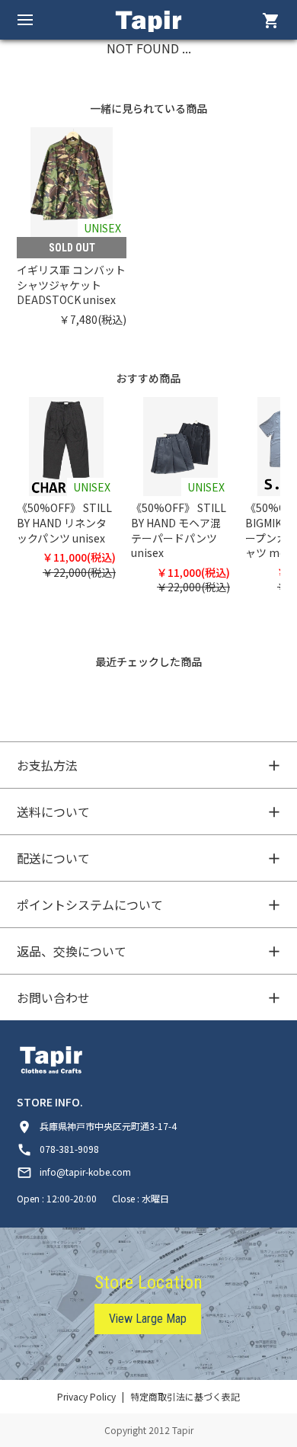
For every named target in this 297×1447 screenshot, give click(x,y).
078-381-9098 (58, 1148)
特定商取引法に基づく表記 (185, 1396)
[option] (79, 227)
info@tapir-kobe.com (74, 1171)
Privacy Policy (86, 1396)
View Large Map (148, 1318)
